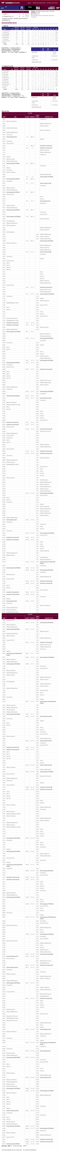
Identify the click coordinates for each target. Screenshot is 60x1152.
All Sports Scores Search (52, 2)
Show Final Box (34, 15)
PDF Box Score (36, 14)
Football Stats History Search (39, 2)
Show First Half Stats (43, 15)
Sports (29, 2)
